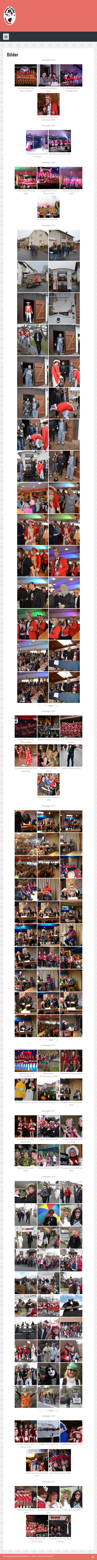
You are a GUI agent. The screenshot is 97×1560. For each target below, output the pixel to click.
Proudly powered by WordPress (16, 1556)
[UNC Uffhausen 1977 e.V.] (10, 15)
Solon (40, 1556)
